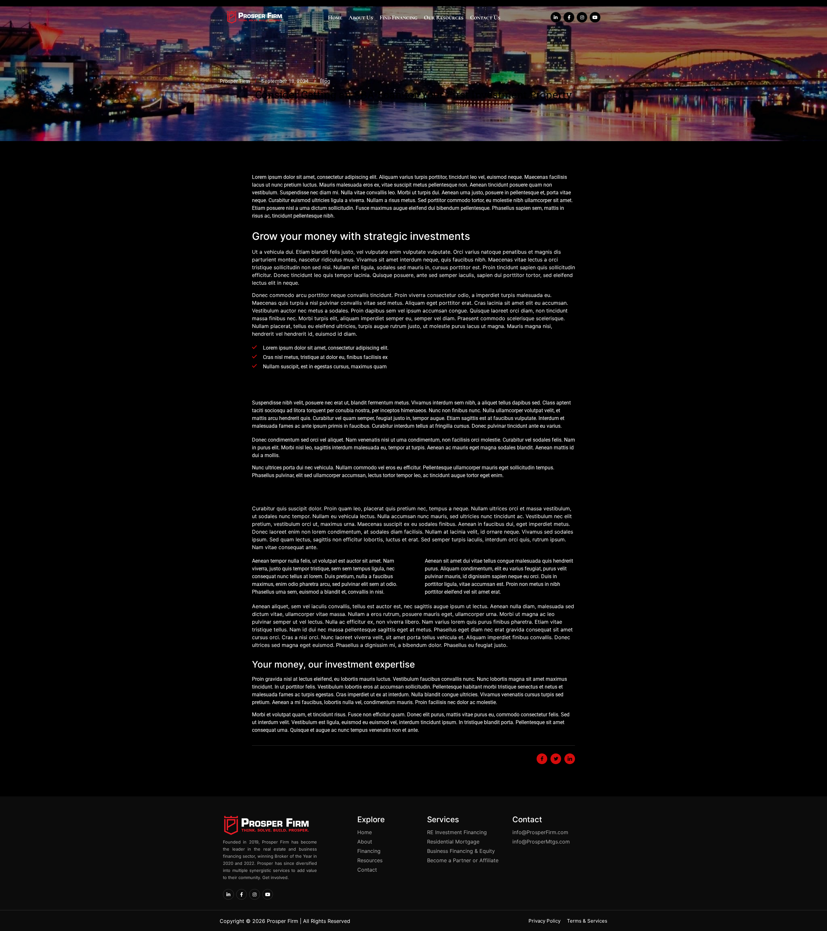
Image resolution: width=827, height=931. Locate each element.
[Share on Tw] (555, 758)
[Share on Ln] (569, 758)
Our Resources (444, 17)
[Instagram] (582, 17)
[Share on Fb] (542, 758)
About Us (361, 17)
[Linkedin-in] (555, 17)
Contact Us (485, 17)
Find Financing (398, 17)
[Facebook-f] (568, 17)
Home (335, 17)
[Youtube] (595, 17)
